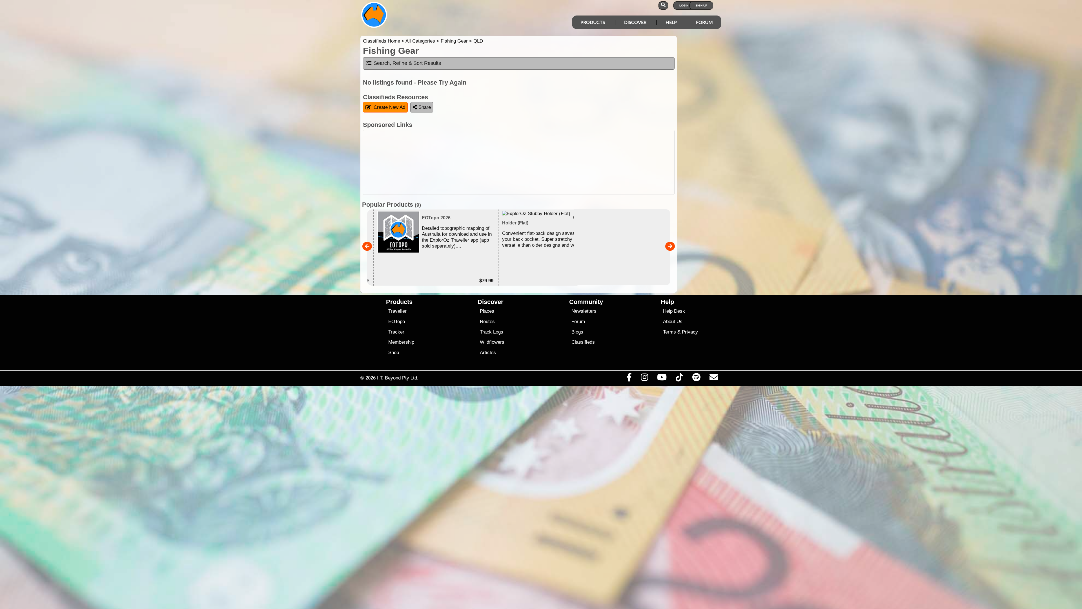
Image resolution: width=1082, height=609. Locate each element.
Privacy (690, 332)
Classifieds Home (381, 41)
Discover (635, 22)
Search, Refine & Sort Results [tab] (407, 63)
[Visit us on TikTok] (679, 378)
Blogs (577, 332)
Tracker (396, 332)
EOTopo (396, 321)
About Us (672, 321)
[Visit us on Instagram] (644, 378)
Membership (401, 342)
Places (487, 311)
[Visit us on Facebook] (629, 378)
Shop (393, 352)
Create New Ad (389, 107)
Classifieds (583, 342)
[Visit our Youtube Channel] (662, 378)
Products (592, 22)
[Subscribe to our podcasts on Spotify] (696, 378)
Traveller (397, 311)
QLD (478, 41)
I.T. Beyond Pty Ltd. (397, 378)
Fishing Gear (454, 41)
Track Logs (491, 332)
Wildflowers (492, 342)
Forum (704, 22)
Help (671, 22)
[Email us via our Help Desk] (713, 378)
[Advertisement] (546, 162)
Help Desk (674, 311)
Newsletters (584, 311)
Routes (487, 321)
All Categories (420, 41)
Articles (488, 352)
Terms (669, 332)
